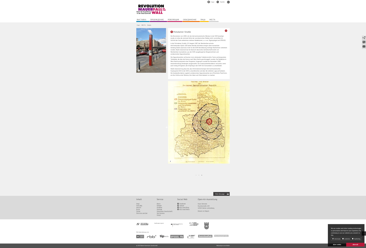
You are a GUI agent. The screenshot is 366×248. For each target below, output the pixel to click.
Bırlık (138, 209)
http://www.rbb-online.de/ (152, 236)
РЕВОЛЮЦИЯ (173, 19)
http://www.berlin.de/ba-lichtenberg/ (206, 224)
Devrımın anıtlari (141, 213)
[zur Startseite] (151, 14)
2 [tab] (199, 175)
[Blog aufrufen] (364, 42)
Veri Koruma (160, 213)
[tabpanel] (199, 122)
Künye (159, 215)
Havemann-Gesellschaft (165, 211)
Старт (212, 2)
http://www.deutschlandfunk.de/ (205, 236)
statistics (347, 239)
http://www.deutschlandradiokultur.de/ (221, 236)
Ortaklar (159, 207)
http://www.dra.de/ (191, 236)
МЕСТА (212, 19)
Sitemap (159, 209)
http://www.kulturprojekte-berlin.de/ (140, 236)
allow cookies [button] (337, 244)
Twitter (181, 205)
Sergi (137, 204)
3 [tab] (202, 175)
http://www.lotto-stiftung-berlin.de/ (194, 224)
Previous (167, 127)
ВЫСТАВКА (141, 19)
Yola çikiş (139, 205)
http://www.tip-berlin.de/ (164, 236)
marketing (357, 239)
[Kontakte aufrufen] (364, 47)
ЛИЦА (202, 19)
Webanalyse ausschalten (223, 245)
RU (228, 2)
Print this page (219, 194)
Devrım (138, 207)
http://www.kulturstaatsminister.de (176, 223)
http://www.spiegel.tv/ (177, 236)
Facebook (182, 204)
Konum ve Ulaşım (203, 211)
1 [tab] (196, 175)
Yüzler (138, 211)
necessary (337, 239)
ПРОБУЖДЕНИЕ (157, 19)
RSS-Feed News (184, 209)
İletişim (159, 205)
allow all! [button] (355, 244)
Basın (158, 204)
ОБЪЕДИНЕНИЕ (189, 19)
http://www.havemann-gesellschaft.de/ (142, 224)
